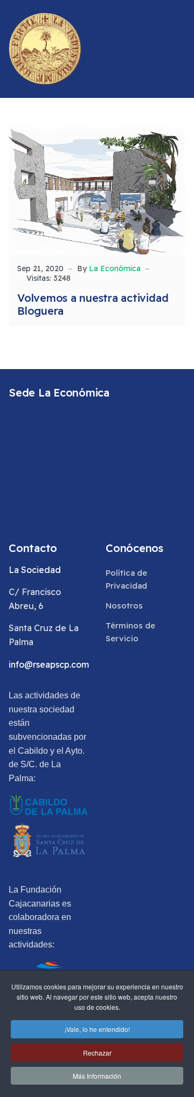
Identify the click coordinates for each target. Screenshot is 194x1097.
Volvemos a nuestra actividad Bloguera (92, 304)
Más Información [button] (97, 1075)
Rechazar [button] (97, 1052)
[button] (180, 49)
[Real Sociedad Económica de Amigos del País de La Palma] (45, 49)
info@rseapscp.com (49, 664)
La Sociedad (35, 569)
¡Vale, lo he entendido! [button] (97, 1029)
